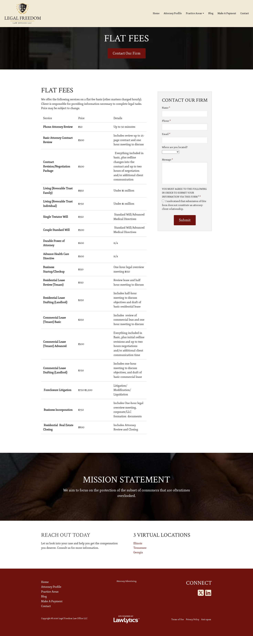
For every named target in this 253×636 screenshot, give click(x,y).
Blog (210, 13)
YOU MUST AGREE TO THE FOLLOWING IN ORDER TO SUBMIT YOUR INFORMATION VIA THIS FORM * (184, 193)
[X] (200, 593)
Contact (244, 13)
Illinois (137, 543)
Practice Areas (194, 13)
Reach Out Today (65, 535)
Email (166, 134)
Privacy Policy (192, 619)
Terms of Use (177, 619)
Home (156, 13)
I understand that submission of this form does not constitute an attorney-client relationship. (184, 205)
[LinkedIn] (208, 593)
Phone (166, 120)
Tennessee (139, 548)
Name (166, 107)
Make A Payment (227, 13)
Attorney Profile (173, 13)
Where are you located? (175, 147)
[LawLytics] (126, 619)
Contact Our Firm (126, 53)
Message (167, 159)
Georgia (138, 552)
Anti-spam (206, 619)
